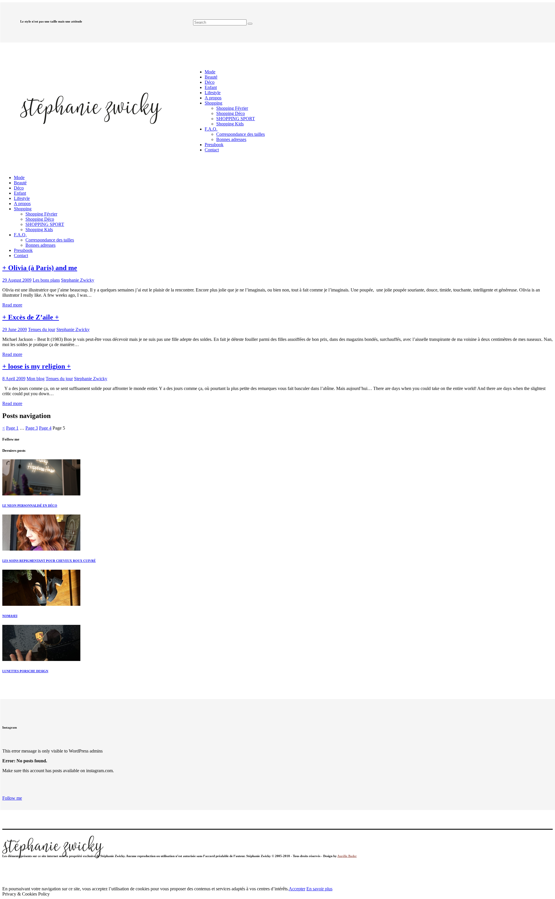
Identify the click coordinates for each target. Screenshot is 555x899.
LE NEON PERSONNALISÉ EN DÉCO (29, 505)
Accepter (297, 888)
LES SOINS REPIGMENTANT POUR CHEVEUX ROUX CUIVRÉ (49, 560)
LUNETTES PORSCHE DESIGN (25, 671)
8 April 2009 (13, 378)
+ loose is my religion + (36, 366)
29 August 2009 (17, 280)
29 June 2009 (14, 329)
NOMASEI (9, 616)
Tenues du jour (41, 329)
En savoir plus (319, 888)
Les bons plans (46, 280)
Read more (12, 304)
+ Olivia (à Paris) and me (39, 268)
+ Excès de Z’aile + (30, 317)
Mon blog (36, 378)
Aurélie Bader (347, 856)
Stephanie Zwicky (77, 280)
